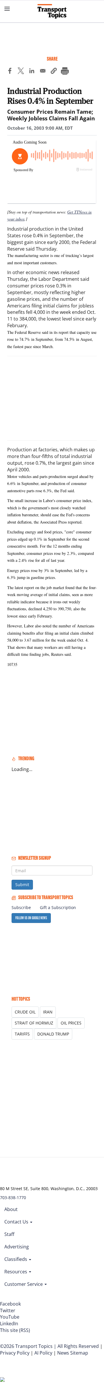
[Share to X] (20, 71)
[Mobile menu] (7, 9)
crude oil (25, 1012)
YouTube (9, 1317)
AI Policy (43, 1353)
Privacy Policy (14, 1353)
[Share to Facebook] (9, 71)
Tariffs (22, 1034)
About (11, 1209)
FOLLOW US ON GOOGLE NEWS (31, 917)
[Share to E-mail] (42, 71)
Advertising (16, 1246)
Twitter (7, 1310)
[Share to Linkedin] (31, 71)
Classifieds (16, 1259)
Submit (22, 884)
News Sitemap (72, 1353)
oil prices (71, 1023)
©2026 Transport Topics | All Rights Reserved (49, 1346)
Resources (16, 1271)
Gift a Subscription (58, 907)
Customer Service (24, 1284)
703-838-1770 (13, 1197)
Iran (48, 1012)
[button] (53, 71)
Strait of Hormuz (34, 1023)
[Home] (52, 11)
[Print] (64, 71)
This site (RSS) (15, 1330)
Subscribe (21, 907)
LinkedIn (9, 1323)
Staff (9, 1234)
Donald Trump (53, 1034)
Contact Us (16, 1222)
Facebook (10, 1304)
